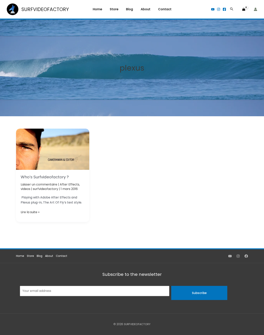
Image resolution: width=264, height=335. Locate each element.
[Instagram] (218, 9)
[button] (231, 9)
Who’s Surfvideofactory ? (45, 177)
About (145, 9)
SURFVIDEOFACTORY (45, 9)
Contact (164, 9)
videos (25, 189)
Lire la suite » (30, 212)
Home (97, 9)
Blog (129, 9)
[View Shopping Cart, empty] (243, 9)
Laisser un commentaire (39, 184)
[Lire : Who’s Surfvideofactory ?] (52, 149)
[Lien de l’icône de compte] (255, 9)
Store (114, 9)
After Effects (69, 184)
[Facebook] (224, 9)
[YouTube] (213, 9)
